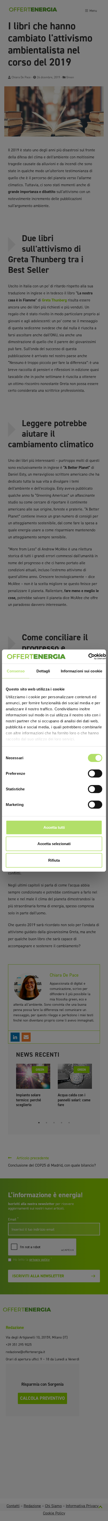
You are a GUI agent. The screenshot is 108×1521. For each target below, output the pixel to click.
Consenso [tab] (16, 671)
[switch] (95, 773)
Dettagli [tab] (43, 671)
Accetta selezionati (54, 844)
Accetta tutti (54, 827)
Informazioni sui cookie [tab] (81, 671)
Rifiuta (54, 860)
